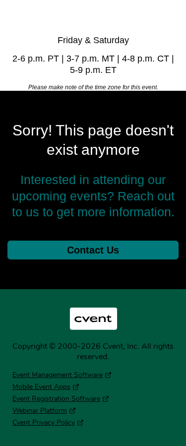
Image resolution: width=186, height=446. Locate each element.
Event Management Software (57, 375)
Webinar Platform (39, 410)
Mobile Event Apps (41, 386)
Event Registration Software (56, 398)
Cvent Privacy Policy (43, 422)
